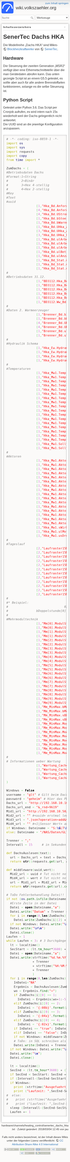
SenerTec (51, 49)
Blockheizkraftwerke (20, 49)
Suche (32, 17)
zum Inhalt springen (57, 3)
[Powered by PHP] (42, 1149)
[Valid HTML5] (58, 1149)
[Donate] (27, 1149)
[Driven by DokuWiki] (42, 1152)
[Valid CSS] (27, 1152)
